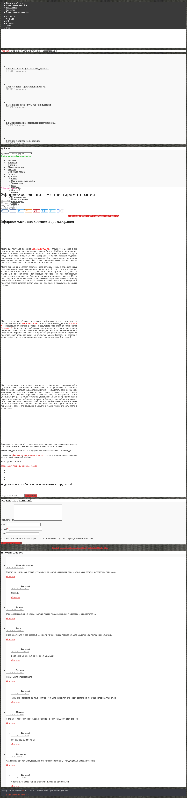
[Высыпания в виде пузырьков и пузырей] (15, 102)
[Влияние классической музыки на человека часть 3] (15, 120)
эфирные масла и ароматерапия (27, 455)
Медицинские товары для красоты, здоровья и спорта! (93, 216)
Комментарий (7, 520)
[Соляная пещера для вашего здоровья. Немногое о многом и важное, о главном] (15, 66)
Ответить (10, 576)
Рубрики (5, 153)
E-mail (4, 529)
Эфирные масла (9, 188)
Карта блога (11, 8)
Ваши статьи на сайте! (16, 5)
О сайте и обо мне (14, 3)
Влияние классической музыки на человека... (31, 123)
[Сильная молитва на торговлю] (15, 138)
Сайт (3, 534)
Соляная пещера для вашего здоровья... (27, 68)
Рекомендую (17, 202)
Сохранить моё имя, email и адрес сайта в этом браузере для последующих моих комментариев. (50, 538)
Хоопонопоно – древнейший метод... (26, 86)
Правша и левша (19, 199)
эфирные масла (29, 466)
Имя (3, 524)
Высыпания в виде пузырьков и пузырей (28, 105)
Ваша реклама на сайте (17, 12)
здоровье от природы (11, 466)
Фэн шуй (15, 190)
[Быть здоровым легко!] (93, 153)
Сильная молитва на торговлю (23, 141)
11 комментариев (9, 203)
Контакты (10, 10)
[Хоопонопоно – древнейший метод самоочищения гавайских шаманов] (15, 84)
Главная (5, 51)
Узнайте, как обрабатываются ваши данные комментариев (80, 547)
